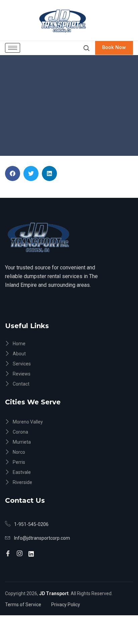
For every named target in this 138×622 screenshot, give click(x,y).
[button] (12, 173)
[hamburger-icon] (12, 48)
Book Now (114, 47)
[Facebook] (9, 551)
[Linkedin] (32, 550)
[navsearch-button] (86, 48)
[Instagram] (20, 551)
